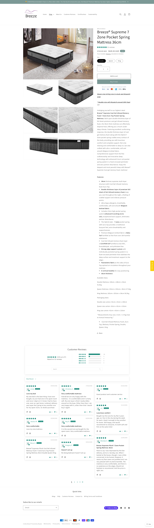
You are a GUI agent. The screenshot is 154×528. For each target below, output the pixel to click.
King (119, 61)
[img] (31, 386)
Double (101, 61)
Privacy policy (56, 524)
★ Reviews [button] (152, 266)
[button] (51, 14)
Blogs (53, 496)
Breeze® (29, 524)
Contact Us (78, 496)
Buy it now (114, 82)
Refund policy (47, 524)
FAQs (58, 496)
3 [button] (77, 482)
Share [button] (100, 333)
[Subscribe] (56, 507)
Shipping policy (76, 524)
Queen (111, 61)
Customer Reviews (68, 496)
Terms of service (66, 524)
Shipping (108, 54)
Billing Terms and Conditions (93, 496)
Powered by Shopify (36, 524)
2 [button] (74, 482)
